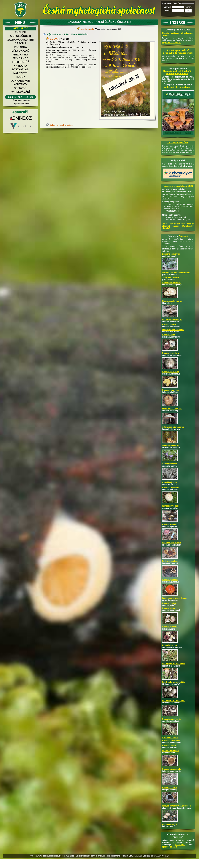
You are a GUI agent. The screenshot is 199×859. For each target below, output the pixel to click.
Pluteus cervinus (169, 824)
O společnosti (20, 36)
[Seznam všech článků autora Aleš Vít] (48, 39)
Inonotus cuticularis (171, 506)
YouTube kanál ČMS (177, 142)
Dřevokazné (20, 51)
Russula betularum (170, 487)
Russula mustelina (170, 390)
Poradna (20, 47)
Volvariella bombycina (172, 408)
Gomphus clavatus (170, 445)
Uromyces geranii (170, 737)
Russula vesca (168, 335)
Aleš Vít (54, 39)
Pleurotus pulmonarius (172, 301)
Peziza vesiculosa (170, 561)
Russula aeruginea (170, 353)
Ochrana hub (20, 80)
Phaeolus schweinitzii (171, 543)
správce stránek (21, 104)
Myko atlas (20, 69)
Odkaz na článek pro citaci (61, 125)
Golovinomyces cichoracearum (176, 272)
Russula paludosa (170, 580)
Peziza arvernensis (170, 750)
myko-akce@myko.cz (171, 42)
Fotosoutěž (20, 62)
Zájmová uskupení (20, 39)
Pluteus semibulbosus (172, 319)
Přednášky (20, 54)
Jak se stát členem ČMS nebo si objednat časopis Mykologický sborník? (178, 226)
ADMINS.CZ (162, 856)
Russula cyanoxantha (171, 769)
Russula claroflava (170, 372)
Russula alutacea (170, 524)
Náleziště (20, 73)
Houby (20, 77)
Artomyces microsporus (173, 427)
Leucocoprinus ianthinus (173, 330)
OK (188, 10)
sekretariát (180, 845)
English (20, 32)
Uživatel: (167, 7)
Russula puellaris (170, 603)
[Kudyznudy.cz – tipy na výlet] (178, 179)
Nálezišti (183, 236)
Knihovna (20, 65)
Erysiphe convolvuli (171, 254)
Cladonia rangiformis (171, 719)
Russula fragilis (169, 745)
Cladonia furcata (169, 645)
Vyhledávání (20, 92)
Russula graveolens (171, 740)
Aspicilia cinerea (169, 464)
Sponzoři (20, 88)
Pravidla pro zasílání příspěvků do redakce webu (178, 51)
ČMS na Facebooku (22, 101)
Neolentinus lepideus (171, 282)
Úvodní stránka (87, 29)
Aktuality (20, 28)
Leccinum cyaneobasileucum (175, 598)
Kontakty (21, 84)
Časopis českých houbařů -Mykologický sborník (177, 72)
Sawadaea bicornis (170, 277)
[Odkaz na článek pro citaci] (48, 125)
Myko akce (20, 58)
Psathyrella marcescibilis (173, 664)
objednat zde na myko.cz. (177, 87)
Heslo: (168, 10)
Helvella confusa (169, 787)
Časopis (20, 43)
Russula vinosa (169, 324)
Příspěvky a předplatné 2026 (178, 186)
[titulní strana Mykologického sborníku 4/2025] (178, 135)
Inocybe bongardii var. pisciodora (176, 806)
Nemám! (188, 7)
